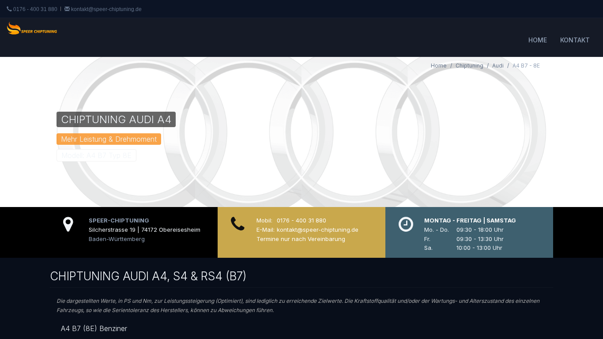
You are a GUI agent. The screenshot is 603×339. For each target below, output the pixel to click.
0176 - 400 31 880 (35, 9)
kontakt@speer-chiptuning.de (106, 9)
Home (537, 40)
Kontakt (575, 40)
